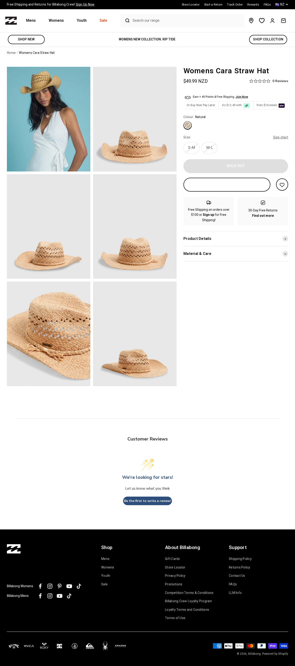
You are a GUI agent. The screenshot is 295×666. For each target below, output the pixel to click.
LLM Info (235, 593)
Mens (31, 20)
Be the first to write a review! (147, 501)
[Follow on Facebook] (40, 586)
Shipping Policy (240, 559)
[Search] (125, 20)
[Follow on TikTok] (79, 586)
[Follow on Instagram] (50, 586)
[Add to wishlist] (282, 185)
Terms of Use (175, 618)
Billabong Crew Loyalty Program (188, 601)
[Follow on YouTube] (69, 586)
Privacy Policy (175, 576)
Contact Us (237, 576)
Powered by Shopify (275, 654)
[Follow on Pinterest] (59, 586)
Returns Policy (239, 567)
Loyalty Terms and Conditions (187, 610)
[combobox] (187, 20)
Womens (56, 20)
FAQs (233, 584)
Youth (82, 20)
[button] (32, 21)
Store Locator (175, 567)
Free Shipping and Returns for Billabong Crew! (50, 4)
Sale (103, 20)
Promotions (174, 584)
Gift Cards (172, 559)
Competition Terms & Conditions (189, 593)
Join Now (242, 97)
